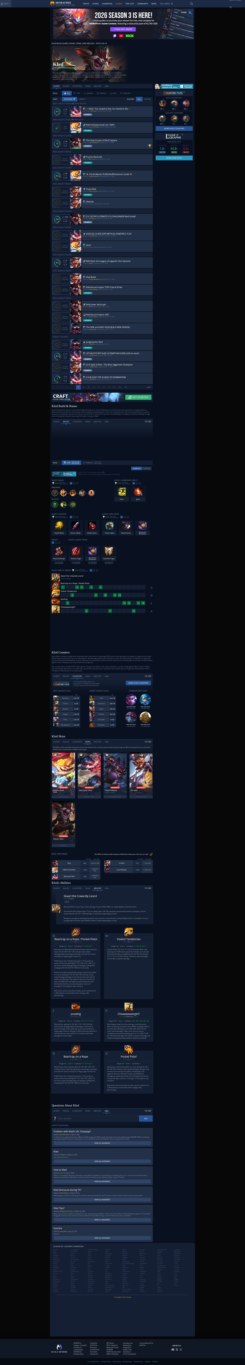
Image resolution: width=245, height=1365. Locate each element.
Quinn (124, 1279)
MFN (6, 3)
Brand (55, 1283)
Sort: (55, 99)
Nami (124, 1250)
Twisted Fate (161, 1267)
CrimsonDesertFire (146, 1343)
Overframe (127, 1352)
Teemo (159, 1257)
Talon (159, 1254)
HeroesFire (94, 1354)
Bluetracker (127, 1345)
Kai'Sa (90, 1273)
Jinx (89, 1269)
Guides (95, 3)
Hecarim (74, 1291)
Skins (87, 86)
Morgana (108, 1289)
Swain (142, 1287)
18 (126, 387)
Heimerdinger (93, 1250)
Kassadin (91, 1281)
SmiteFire (93, 1343)
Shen (141, 1269)
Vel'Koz (159, 1281)
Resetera (93, 1347)
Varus (159, 1275)
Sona (141, 1283)
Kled (69, 863)
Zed (175, 1275)
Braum (55, 1285)
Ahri (54, 1252)
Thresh (159, 1260)
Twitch (159, 1269)
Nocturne (125, 1262)
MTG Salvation (112, 1345)
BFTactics (110, 1343)
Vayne (159, 1277)
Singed (142, 1273)
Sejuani (142, 1260)
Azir (54, 1275)
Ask (146, 1118)
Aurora (55, 1273)
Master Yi (108, 1279)
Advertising (117, 1361)
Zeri (175, 1277)
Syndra (142, 1291)
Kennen (90, 1289)
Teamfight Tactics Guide (122, 1297)
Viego (159, 1287)
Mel (106, 1281)
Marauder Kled (69, 876)
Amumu (56, 1262)
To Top (148, 421)
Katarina (91, 1283)
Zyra (176, 1285)
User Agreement (93, 1361)
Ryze (141, 1256)
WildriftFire (78, 1352)
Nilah (124, 1260)
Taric (159, 1256)
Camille (56, 1291)
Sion (141, 1275)
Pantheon (125, 1271)
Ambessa (56, 1260)
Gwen (73, 1289)
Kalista (90, 1275)
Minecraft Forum (113, 1347)
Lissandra (108, 1263)
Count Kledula (121, 870)
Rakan (124, 1281)
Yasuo (176, 1262)
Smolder (143, 1281)
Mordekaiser (109, 1287)
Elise (72, 1266)
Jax (89, 1263)
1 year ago (147, 863)
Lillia (106, 1262)
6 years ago (147, 870)
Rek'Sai (125, 1285)
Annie (55, 1266)
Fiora (72, 1273)
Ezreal (73, 1269)
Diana (73, 1257)
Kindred (108, 1250)
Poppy (124, 1273)
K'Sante (90, 1271)
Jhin (89, 1267)
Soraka (142, 1285)
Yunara (177, 1267)
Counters (77, 86)
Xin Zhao (177, 1260)
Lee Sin (107, 1257)
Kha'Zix (90, 1291)
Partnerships (138, 1361)
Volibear (177, 1250)
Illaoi (89, 1254)
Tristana (160, 1262)
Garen (73, 1281)
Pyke (124, 1275)
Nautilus (125, 1254)
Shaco (142, 1267)
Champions (107, 3)
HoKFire (142, 1345)
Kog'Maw (108, 1254)
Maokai (107, 1277)
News (153, 3)
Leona (107, 1260)
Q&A (107, 86)
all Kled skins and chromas (62, 749)
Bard (55, 1277)
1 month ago (94, 863)
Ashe (55, 1269)
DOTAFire (93, 1345)
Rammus (125, 1283)
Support (147, 1361)
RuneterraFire (79, 1354)
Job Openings (127, 1361)
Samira (142, 1257)
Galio (72, 1277)
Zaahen (177, 1271)
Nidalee (125, 1257)
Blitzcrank (56, 1281)
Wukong (177, 1254)
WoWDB (110, 1350)
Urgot (159, 1273)
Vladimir (160, 1291)
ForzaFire (93, 1352)
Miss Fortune (109, 1285)
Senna (142, 1262)
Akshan (55, 1256)
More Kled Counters (138, 683)
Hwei (89, 1252)
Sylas (142, 1289)
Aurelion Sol (57, 1271)
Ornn (124, 1269)
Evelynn (73, 1267)
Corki (72, 1254)
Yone (176, 1263)
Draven (73, 1262)
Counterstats (78, 1350)
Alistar (55, 1257)
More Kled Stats (174, 158)
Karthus (90, 1279)
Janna (90, 1260)
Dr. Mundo (74, 1260)
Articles (155, 1361)
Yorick (176, 1266)
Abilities (97, 86)
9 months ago (95, 876)
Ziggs (176, 1279)
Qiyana (124, 1277)
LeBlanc (108, 1256)
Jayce (90, 1266)
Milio (107, 1283)
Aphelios (56, 1267)
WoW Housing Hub (113, 1352)
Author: (130, 99)
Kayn (89, 1287)
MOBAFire (77, 1343)
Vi (157, 1285)
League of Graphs (80, 1345)
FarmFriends (94, 1350)
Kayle (90, 1285)
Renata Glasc (127, 1289)
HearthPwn (127, 1347)
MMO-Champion (113, 1354)
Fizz (72, 1275)
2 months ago (95, 870)
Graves (73, 1287)
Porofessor (78, 1347)
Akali (55, 1254)
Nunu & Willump (128, 1263)
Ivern (89, 1257)
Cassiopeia (74, 1250)
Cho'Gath (74, 1252)
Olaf (123, 1266)
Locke (107, 1266)
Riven (142, 1252)
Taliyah (159, 1252)
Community (142, 3)
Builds (66, 86)
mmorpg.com (128, 1343)
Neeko (124, 1256)
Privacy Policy (106, 1361)
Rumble (142, 1254)
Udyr (159, 1271)
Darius (73, 1256)
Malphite (108, 1273)
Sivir (141, 1277)
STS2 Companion (129, 1354)
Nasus (124, 1252)
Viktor (159, 1289)
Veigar (159, 1279)
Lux (106, 1271)
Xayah (176, 1256)
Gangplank (74, 1279)
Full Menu (165, 3)
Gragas (73, 1285)
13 (120, 387)
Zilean (176, 1281)
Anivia (55, 1263)
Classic (118, 3)
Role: (55, 93)
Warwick (177, 1252)
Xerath (176, 1257)
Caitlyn (55, 1289)
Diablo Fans (127, 1350)
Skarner (142, 1279)
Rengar (142, 1250)
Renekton (125, 1291)
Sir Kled (121, 863)
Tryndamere (161, 1266)
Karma (90, 1277)
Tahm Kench (161, 1250)
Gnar (72, 1283)
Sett (141, 1266)
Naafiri (107, 1291)
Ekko (72, 1263)
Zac (175, 1273)
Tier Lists (129, 3)
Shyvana (143, 1271)
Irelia (89, 1256)
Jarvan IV (91, 1262)
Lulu (106, 1269)
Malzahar (108, 1275)
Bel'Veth (56, 1279)
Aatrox (55, 1250)
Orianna (125, 1267)
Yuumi (176, 1269)
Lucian (107, 1267)
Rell (123, 1287)
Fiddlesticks (75, 1271)
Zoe (175, 1283)
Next (149, 387)
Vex (158, 1283)
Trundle (160, 1263)
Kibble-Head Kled (69, 870)
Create (86, 3)
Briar (55, 1287)
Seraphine (143, 1263)
